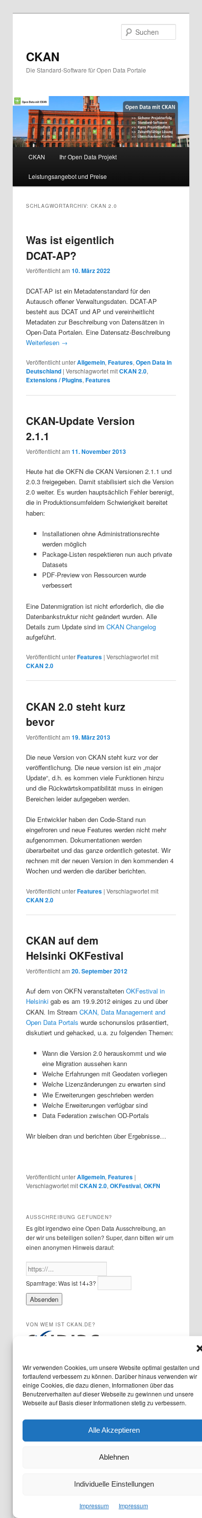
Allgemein (91, 362)
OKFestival (125, 1185)
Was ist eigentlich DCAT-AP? (70, 247)
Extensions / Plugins (54, 379)
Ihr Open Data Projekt (88, 156)
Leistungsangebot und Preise (67, 176)
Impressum (94, 1505)
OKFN (152, 1185)
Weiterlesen (47, 342)
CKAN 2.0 (133, 371)
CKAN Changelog (131, 626)
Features (120, 362)
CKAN (42, 56)
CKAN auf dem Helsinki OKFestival (75, 948)
